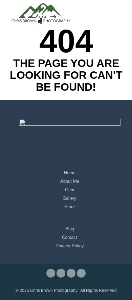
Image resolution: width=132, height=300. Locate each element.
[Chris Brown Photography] (40, 13)
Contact (69, 237)
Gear (69, 189)
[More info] (119, 13)
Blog (69, 228)
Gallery (69, 198)
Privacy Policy (70, 245)
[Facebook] (50, 273)
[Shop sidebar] (119, 4)
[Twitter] (71, 273)
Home (69, 172)
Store (69, 206)
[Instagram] (61, 273)
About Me (69, 181)
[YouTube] (81, 273)
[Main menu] (119, 22)
